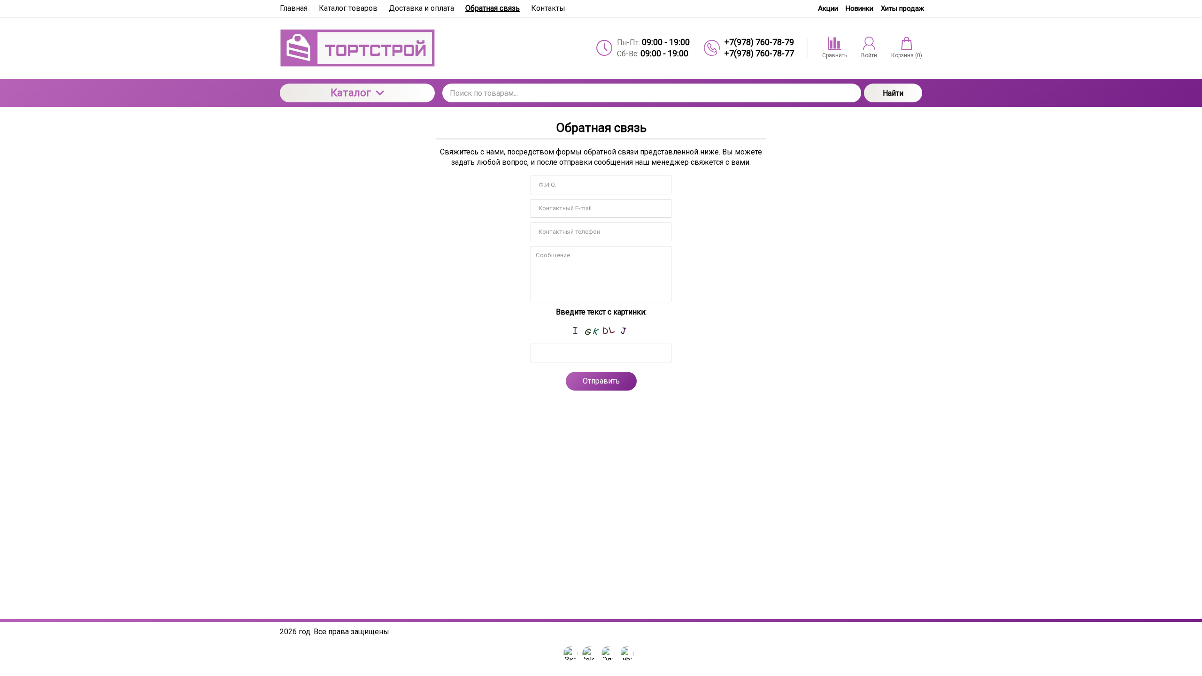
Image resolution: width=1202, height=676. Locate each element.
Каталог (351, 93)
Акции (828, 8)
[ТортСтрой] (357, 48)
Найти (893, 93)
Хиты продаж (902, 8)
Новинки (859, 8)
